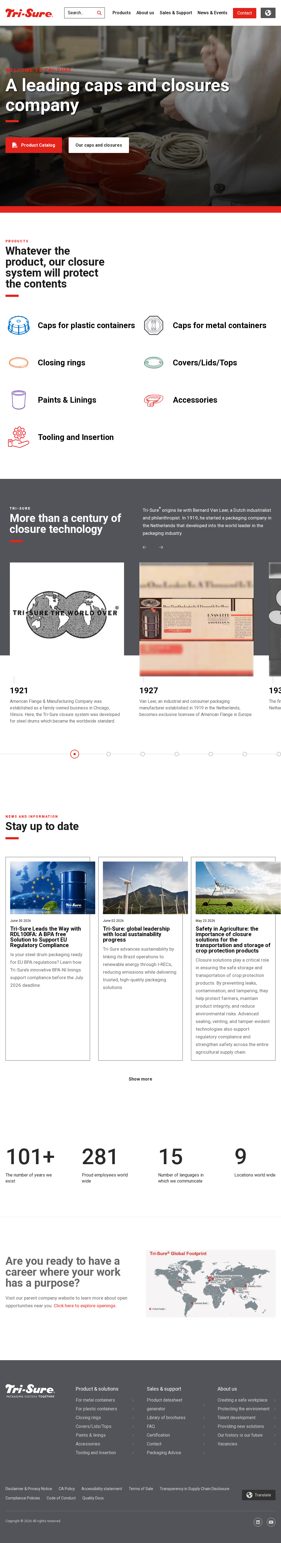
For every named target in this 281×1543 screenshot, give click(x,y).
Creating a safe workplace (243, 1400)
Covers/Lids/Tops (205, 363)
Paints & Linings (67, 400)
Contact (244, 13)
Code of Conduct (61, 1498)
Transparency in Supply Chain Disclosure (194, 1489)
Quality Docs (93, 1498)
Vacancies (227, 1444)
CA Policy (67, 1489)
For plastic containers (96, 1408)
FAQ (151, 1426)
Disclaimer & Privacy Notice (28, 1489)
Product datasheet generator (164, 1404)
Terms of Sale (141, 1489)
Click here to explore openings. (85, 1305)
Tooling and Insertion (76, 437)
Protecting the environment (243, 1408)
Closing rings (61, 363)
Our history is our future (240, 1435)
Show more (140, 1079)
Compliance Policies (22, 1498)
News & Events (212, 12)
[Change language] (268, 13)
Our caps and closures (98, 145)
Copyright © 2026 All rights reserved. (33, 1521)
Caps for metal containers (219, 325)
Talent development (236, 1417)
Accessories (195, 400)
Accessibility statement (102, 1489)
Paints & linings (91, 1435)
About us (145, 12)
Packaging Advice (164, 1452)
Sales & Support (176, 12)
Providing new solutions (241, 1426)
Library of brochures (166, 1417)
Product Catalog (38, 145)
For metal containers (95, 1400)
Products (122, 12)
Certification (158, 1435)
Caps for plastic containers (86, 325)
